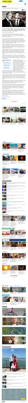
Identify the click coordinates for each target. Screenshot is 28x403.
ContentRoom (23, 116)
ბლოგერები (4, 306)
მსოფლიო (4, 6)
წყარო (7, 95)
